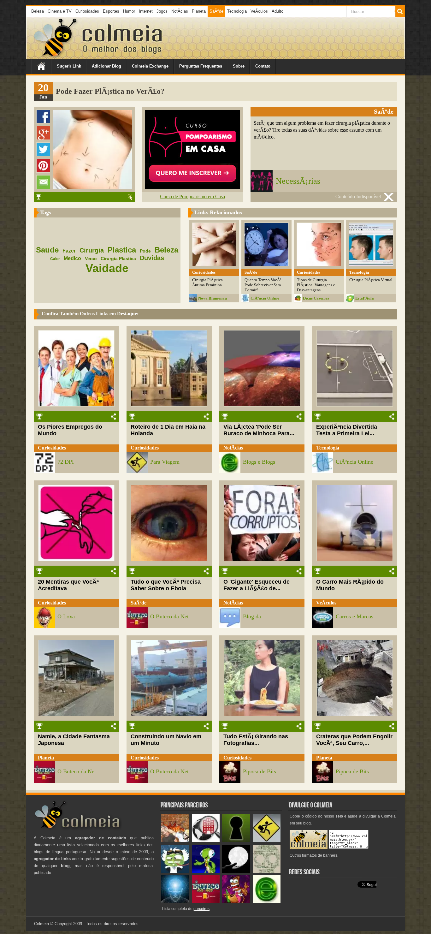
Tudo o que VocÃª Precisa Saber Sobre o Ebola (166, 585)
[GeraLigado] (175, 871)
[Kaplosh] (175, 840)
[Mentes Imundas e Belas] (236, 871)
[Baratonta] (236, 901)
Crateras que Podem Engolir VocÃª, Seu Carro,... (354, 739)
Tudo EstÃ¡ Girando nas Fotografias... (255, 739)
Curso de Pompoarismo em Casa (192, 196)
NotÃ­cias (179, 11)
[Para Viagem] (267, 840)
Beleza (37, 11)
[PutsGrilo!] (206, 871)
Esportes (111, 11)
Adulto (277, 11)
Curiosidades (87, 11)
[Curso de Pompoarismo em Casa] (192, 187)
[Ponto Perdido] (236, 840)
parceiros (201, 909)
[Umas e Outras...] (267, 871)
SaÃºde (216, 11)
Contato (262, 66)
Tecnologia (237, 11)
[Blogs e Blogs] (267, 901)
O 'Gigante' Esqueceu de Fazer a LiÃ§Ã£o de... (256, 585)
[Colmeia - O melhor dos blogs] (56, 56)
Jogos (162, 11)
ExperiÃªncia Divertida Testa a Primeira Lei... (346, 430)
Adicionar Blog (106, 66)
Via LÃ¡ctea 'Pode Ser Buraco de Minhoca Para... (258, 430)
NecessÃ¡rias (298, 181)
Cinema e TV (60, 11)
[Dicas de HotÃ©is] (206, 840)
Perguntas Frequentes (200, 66)
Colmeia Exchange (150, 66)
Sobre (239, 66)
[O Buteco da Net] (206, 901)
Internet (146, 11)
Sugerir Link (69, 66)
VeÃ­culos (259, 11)
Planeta (199, 11)
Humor (129, 11)
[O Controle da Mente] (175, 901)
